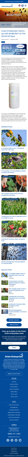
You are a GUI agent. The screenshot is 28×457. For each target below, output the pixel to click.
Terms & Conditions (14, 453)
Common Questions (14, 389)
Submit (14, 347)
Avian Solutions (14, 386)
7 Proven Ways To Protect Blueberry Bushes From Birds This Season (13, 171)
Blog (8, 25)
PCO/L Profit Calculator (14, 417)
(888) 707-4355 (14, 434)
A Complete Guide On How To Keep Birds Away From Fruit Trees (12, 149)
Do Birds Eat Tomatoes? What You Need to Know (17, 305)
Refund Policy (14, 450)
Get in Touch (14, 394)
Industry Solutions (14, 384)
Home (2, 25)
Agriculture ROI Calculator (14, 412)
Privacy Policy (14, 448)
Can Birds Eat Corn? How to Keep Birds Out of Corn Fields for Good (17, 298)
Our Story (14, 381)
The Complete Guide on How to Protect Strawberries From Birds (12, 194)
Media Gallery (14, 391)
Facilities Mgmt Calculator (14, 415)
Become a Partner (14, 420)
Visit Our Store (14, 396)
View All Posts (14, 325)
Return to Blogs (14, 320)
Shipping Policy (14, 451)
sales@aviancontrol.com (14, 436)
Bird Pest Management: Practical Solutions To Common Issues (18, 311)
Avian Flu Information (14, 405)
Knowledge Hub (14, 407)
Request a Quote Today (14, 373)
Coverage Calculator (14, 410)
